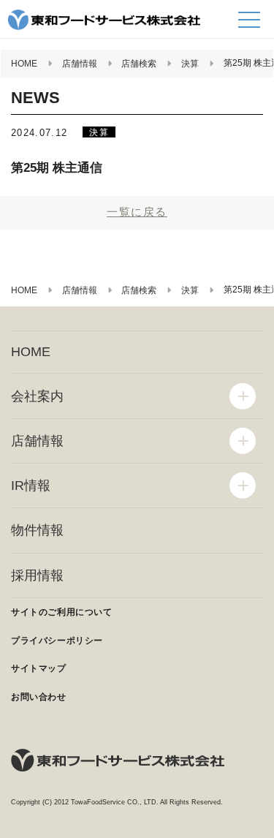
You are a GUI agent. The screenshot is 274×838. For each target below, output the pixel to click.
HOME (30, 351)
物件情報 (37, 530)
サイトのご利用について (62, 612)
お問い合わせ (38, 697)
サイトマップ (38, 668)
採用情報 (37, 575)
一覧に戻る (137, 211)
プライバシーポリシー (57, 640)
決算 (98, 132)
